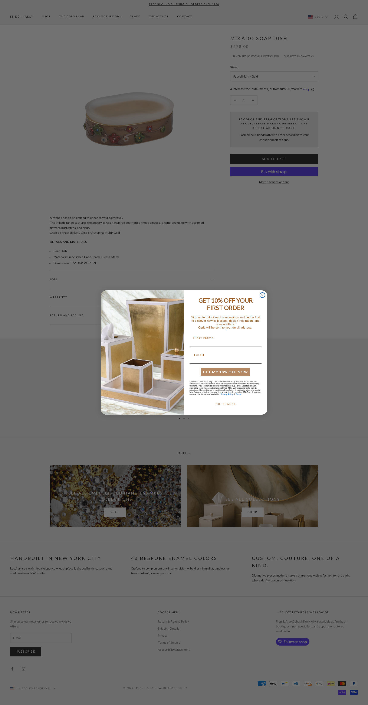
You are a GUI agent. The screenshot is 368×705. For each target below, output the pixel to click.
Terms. (239, 394)
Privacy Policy (227, 394)
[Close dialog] (262, 295)
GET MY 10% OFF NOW (225, 372)
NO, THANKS (226, 403)
